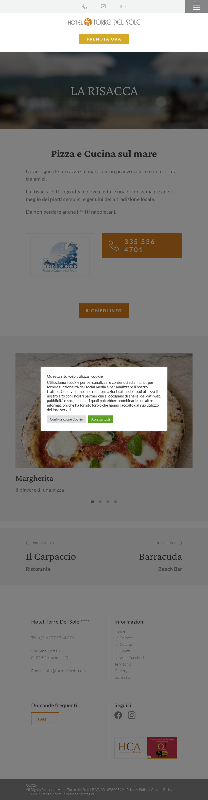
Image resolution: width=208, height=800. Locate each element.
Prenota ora (104, 38)
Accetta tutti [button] (100, 419)
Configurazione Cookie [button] (66, 419)
